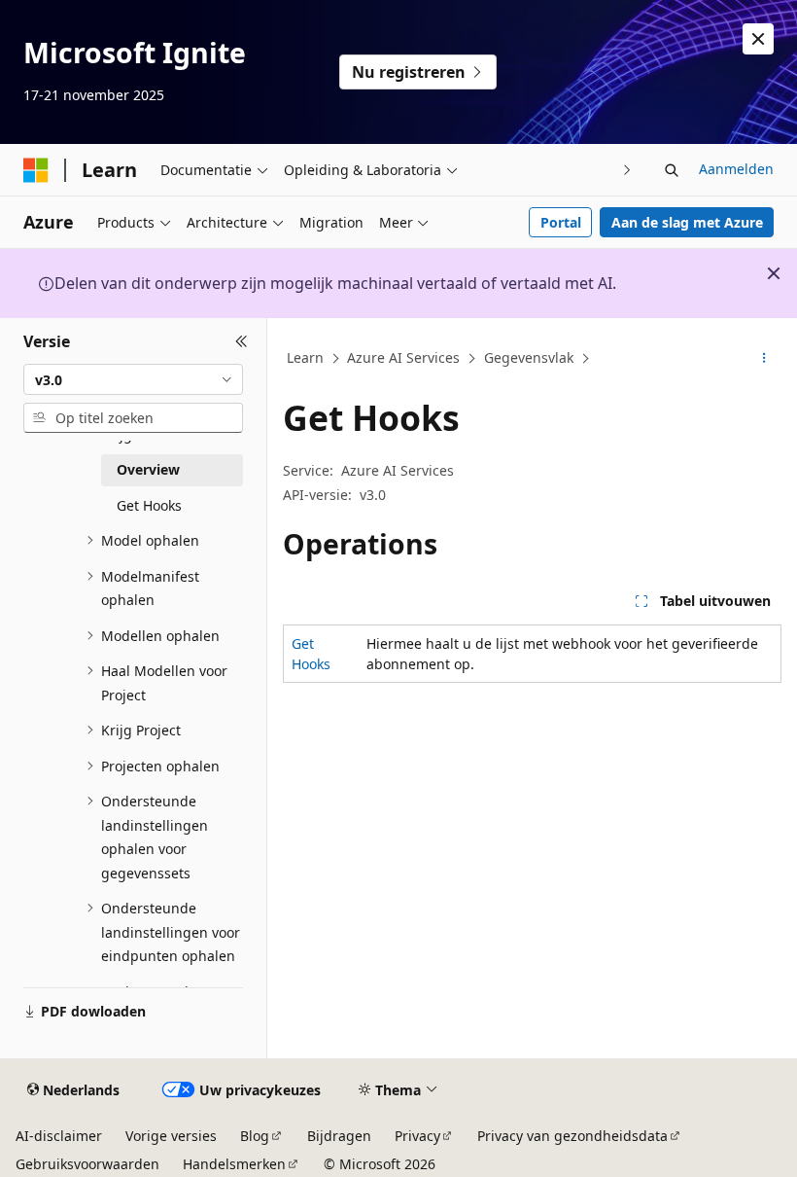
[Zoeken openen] (671, 170)
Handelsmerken (234, 1164)
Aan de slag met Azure (687, 222)
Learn (305, 357)
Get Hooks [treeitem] (149, 505)
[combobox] (133, 379)
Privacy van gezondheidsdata (572, 1135)
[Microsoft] (36, 170)
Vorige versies (171, 1135)
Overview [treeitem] (148, 469)
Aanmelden (736, 169)
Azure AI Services (403, 357)
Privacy (417, 1135)
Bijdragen (339, 1135)
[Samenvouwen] (242, 341)
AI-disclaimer (59, 1135)
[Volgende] (627, 170)
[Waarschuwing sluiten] (758, 38)
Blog (254, 1135)
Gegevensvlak (528, 357)
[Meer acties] (764, 358)
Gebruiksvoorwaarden (87, 1164)
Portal (560, 222)
